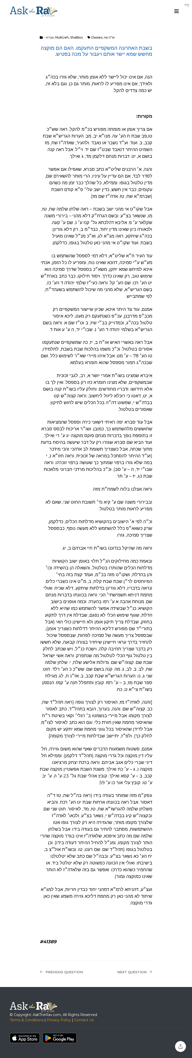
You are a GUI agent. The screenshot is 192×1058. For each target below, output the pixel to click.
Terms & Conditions (27, 1020)
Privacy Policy (59, 1020)
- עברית (49, 37)
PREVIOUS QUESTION (64, 972)
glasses (96, 37)
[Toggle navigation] (176, 11)
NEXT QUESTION (131, 972)
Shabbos (76, 37)
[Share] (180, 1046)
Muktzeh (62, 37)
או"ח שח (109, 37)
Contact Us (84, 1020)
